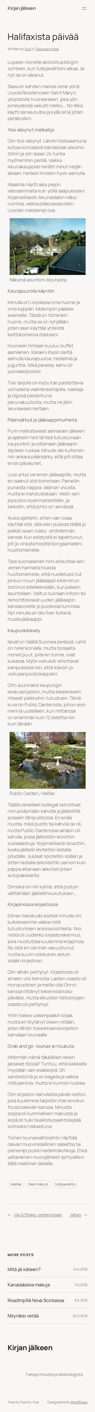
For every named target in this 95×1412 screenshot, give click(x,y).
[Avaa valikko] (84, 8)
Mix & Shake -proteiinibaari (38, 1215)
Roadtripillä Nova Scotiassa (36, 1300)
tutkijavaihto (65, 1184)
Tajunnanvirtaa (47, 48)
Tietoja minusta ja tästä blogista (54, 1374)
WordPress (78, 1402)
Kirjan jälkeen (21, 8)
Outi (28, 48)
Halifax (15, 1184)
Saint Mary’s (38, 1184)
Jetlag (75, 1215)
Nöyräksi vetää (23, 1315)
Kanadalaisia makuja (29, 1284)
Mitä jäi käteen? (24, 1269)
